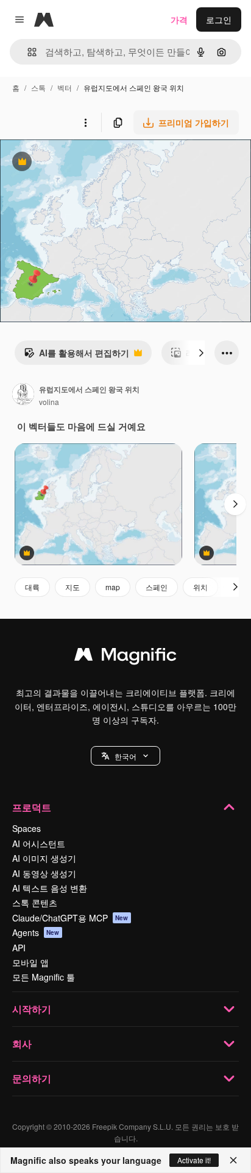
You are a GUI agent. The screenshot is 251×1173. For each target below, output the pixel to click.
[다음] (201, 352)
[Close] (233, 1160)
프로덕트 (31, 807)
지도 (72, 587)
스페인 (157, 587)
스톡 (38, 87)
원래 (70, 163)
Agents (36, 932)
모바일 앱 (30, 962)
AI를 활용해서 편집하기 (76, 356)
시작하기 (31, 1009)
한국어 (125, 756)
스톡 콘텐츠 (34, 902)
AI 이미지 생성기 (44, 858)
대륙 (32, 587)
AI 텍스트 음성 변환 (49, 888)
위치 (200, 587)
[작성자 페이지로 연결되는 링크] (23, 395)
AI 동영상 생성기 (44, 873)
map (112, 587)
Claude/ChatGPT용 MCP (70, 918)
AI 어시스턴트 (38, 843)
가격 (179, 19)
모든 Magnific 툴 (43, 977)
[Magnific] (125, 657)
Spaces (26, 828)
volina (49, 401)
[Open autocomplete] (27, 52)
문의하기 (31, 1078)
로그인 (219, 19)
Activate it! (194, 1160)
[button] (125, 756)
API (19, 948)
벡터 (64, 87)
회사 (22, 1044)
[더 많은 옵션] (85, 122)
